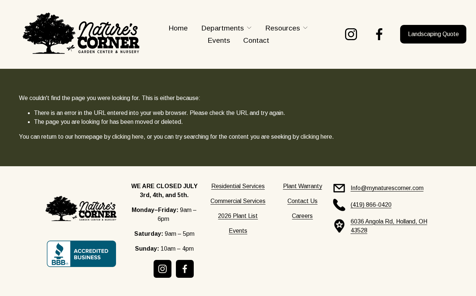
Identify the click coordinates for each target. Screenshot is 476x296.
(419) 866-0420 (371, 205)
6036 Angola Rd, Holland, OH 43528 (389, 226)
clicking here (128, 136)
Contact (256, 40)
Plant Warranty (302, 186)
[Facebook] (379, 34)
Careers (302, 216)
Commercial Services (238, 201)
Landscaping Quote (433, 34)
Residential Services (238, 186)
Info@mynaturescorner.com (387, 188)
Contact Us (302, 201)
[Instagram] (351, 34)
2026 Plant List (238, 216)
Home (178, 28)
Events (219, 40)
